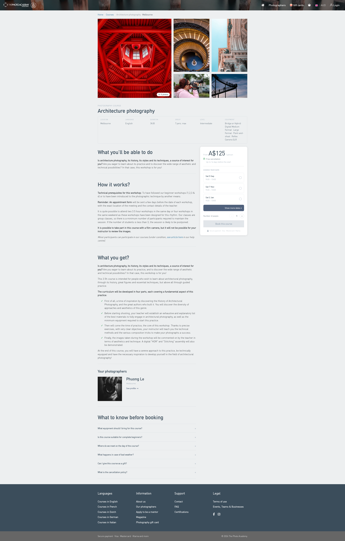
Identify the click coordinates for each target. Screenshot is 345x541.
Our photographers (146, 506)
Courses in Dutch (107, 511)
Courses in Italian (107, 522)
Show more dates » (233, 208)
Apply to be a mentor (147, 511)
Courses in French (107, 506)
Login (336, 5)
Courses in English (108, 501)
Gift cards (298, 5)
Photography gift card (147, 522)
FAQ (177, 506)
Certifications (182, 511)
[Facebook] (214, 514)
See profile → (132, 388)
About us (141, 501)
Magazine (141, 516)
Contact (179, 501)
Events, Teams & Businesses (228, 506)
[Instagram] (219, 514)
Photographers (277, 5)
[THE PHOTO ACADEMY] (19, 5)
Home (100, 14)
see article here (175, 237)
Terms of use (220, 501)
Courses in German (108, 516)
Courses (110, 14)
